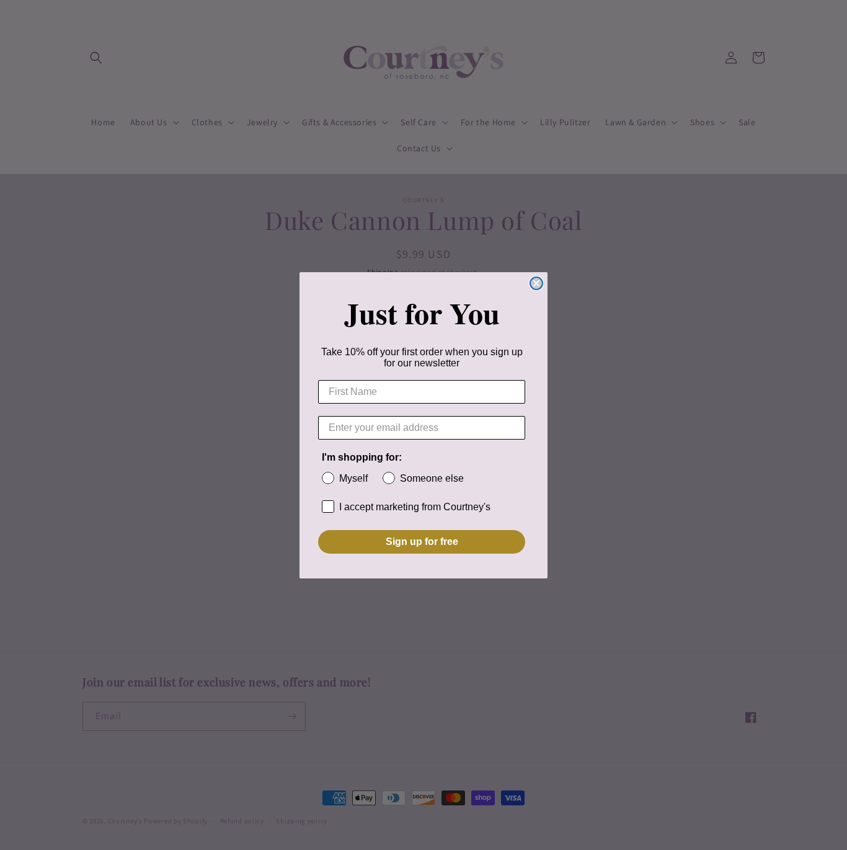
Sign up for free (422, 541)
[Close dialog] (536, 283)
